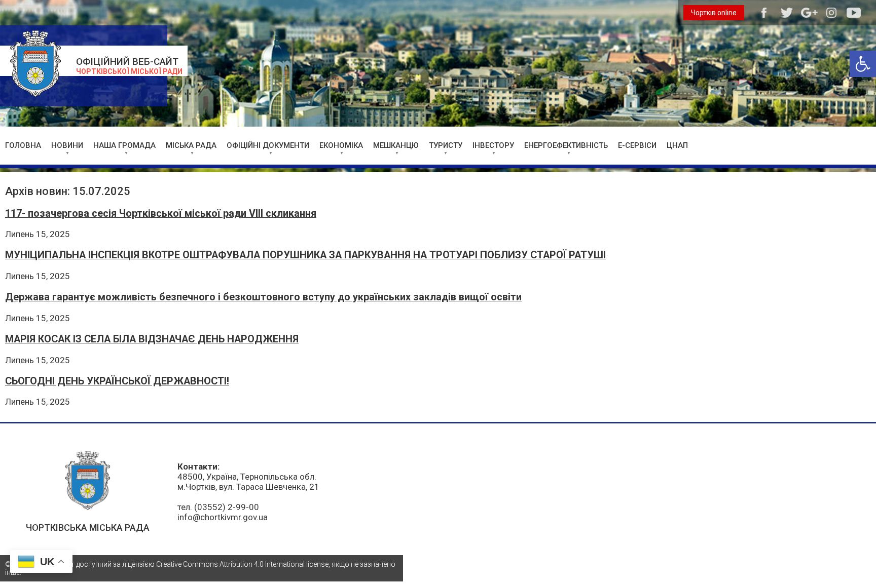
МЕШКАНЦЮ (396, 145)
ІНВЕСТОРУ (493, 145)
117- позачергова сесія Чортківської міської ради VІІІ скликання (160, 213)
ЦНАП (677, 145)
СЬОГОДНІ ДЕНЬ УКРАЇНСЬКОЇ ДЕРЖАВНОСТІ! (117, 381)
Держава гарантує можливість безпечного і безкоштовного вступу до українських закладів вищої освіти (263, 297)
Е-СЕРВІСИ (637, 145)
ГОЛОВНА (23, 145)
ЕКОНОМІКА (341, 145)
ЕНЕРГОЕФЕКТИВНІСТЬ (566, 145)
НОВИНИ (67, 145)
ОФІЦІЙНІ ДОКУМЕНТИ (268, 145)
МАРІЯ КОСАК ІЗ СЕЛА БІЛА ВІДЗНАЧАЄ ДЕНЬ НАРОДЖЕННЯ (152, 339)
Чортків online (714, 13)
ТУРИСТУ (445, 145)
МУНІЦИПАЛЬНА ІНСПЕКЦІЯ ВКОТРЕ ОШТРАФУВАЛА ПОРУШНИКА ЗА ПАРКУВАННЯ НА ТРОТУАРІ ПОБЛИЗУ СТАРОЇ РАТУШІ (305, 255)
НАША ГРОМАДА (124, 145)
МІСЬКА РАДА (191, 145)
